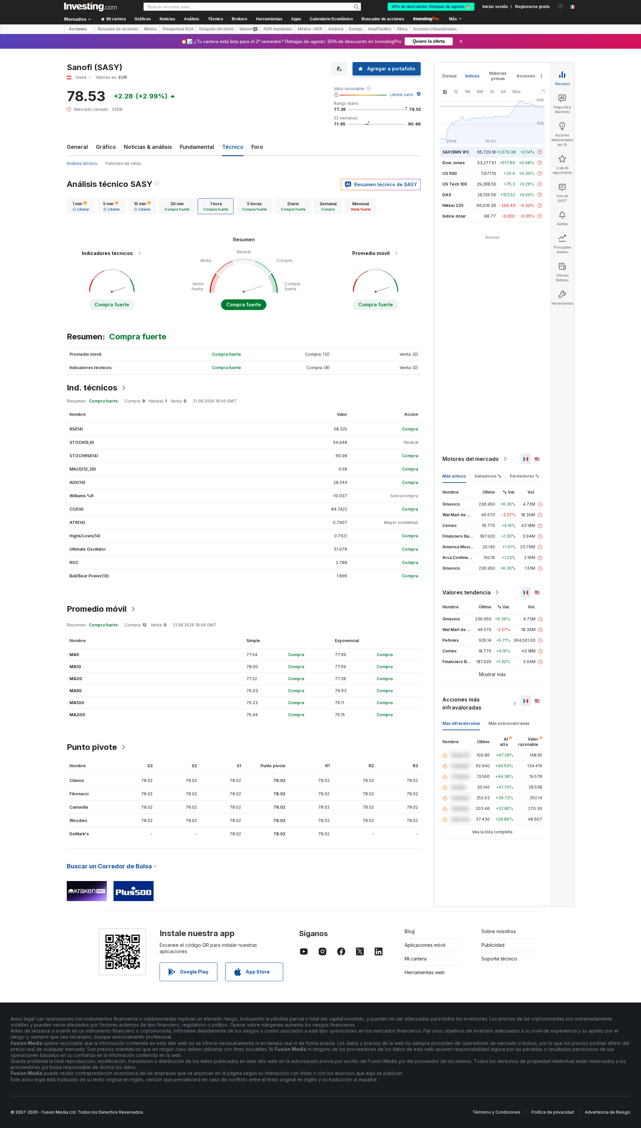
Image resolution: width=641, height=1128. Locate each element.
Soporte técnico (499, 958)
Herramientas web (425, 972)
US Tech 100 (454, 184)
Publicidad (492, 945)
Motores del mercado (470, 459)
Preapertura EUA (178, 29)
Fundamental (197, 147)
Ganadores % (487, 476)
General (77, 147)
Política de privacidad (552, 1112)
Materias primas (497, 76)
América (335, 29)
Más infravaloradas (461, 723)
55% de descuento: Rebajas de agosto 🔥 (431, 6)
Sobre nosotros (498, 931)
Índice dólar (454, 216)
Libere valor (401, 94)
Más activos (454, 476)
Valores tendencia (466, 592)
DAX (446, 194)
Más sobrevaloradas (508, 723)
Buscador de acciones (383, 19)
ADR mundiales (277, 29)
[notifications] (560, 6)
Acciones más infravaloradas (461, 703)
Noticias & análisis (148, 147)
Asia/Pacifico (379, 29)
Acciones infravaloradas (435, 29)
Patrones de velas (123, 163)
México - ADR (310, 29)
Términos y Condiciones (496, 1112)
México (150, 29)
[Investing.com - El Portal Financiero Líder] (90, 6)
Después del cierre (216, 29)
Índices (472, 75)
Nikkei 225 (452, 205)
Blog (410, 931)
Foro (257, 147)
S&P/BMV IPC (455, 152)
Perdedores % (524, 476)
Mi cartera (416, 958)
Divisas (449, 75)
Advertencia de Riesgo (607, 1112)
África (402, 29)
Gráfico (106, 147)
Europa (355, 29)
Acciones (78, 29)
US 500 (449, 173)
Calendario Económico (331, 19)
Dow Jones (453, 162)
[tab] (81, 206)
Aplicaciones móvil (425, 945)
